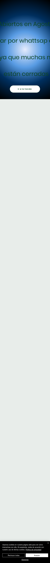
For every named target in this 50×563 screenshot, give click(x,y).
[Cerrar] (47, 544)
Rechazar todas (13, 555)
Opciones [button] (25, 559)
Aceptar (37, 555)
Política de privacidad (33, 549)
